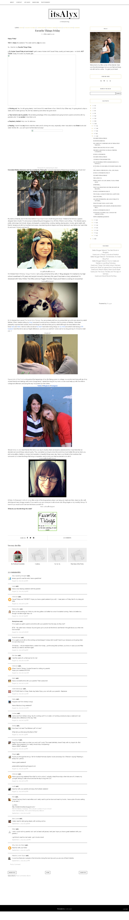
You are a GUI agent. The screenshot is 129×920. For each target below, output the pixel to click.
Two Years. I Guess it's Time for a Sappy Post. (106, 194)
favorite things (51, 27)
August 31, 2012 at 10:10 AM (20, 660)
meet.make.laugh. (17, 688)
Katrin (13, 678)
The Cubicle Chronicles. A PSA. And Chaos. (106, 170)
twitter (46, 271)
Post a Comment (15, 864)
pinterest (50, 281)
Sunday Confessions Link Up (101, 173)
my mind (62, 326)
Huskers (77, 27)
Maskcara (35, 2)
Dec (95, 125)
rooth (13, 786)
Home (47, 872)
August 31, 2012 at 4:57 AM (20, 581)
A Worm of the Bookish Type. (102, 159)
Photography (45, 2)
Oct (95, 131)
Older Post (83, 872)
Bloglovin (46, 385)
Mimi (13, 797)
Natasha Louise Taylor (18, 855)
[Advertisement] (23, 892)
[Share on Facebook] (27, 538)
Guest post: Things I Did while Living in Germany (105, 265)
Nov (95, 128)
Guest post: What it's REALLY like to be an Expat (105, 269)
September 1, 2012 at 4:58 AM (21, 823)
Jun (95, 222)
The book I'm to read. (47, 168)
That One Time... (97, 196)
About (12, 2)
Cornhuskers (41, 27)
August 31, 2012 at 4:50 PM (20, 768)
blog (30, 322)
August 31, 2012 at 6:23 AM (20, 603)
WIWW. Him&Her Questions (101, 216)
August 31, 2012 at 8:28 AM (20, 632)
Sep (95, 133)
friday (60, 27)
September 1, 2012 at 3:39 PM (21, 850)
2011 (93, 238)
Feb (95, 233)
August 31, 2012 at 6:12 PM (20, 781)
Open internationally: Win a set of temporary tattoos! (28, 810)
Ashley (14, 725)
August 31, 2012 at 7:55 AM (20, 616)
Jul (95, 220)
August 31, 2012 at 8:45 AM (20, 650)
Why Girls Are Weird (18, 845)
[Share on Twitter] (30, 538)
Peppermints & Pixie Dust (15, 379)
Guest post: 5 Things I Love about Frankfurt (106, 254)
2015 (93, 115)
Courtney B (15, 740)
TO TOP (126, 909)
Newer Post (12, 872)
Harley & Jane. (17, 450)
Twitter (39, 385)
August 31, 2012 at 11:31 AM (20, 694)
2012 (93, 123)
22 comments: (67, 538)
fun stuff (39, 326)
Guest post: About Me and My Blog (105, 276)
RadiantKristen (16, 637)
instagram (52, 506)
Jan (95, 235)
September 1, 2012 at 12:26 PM (21, 840)
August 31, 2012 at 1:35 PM (20, 734)
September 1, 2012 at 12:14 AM (21, 813)
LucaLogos (68, 909)
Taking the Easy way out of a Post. (103, 147)
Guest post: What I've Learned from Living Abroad (105, 267)
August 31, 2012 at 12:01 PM (20, 708)
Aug (95, 136)
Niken (13, 829)
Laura (13, 586)
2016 (93, 113)
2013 (93, 121)
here (13, 326)
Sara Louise (15, 818)
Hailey (14, 699)
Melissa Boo (16, 609)
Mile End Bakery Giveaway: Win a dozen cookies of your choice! (31, 809)
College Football (30, 27)
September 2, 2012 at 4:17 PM (21, 860)
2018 (93, 108)
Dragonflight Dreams (42, 219)
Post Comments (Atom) (23, 875)
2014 (93, 118)
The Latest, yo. (97, 178)
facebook (52, 271)
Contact (19, 2)
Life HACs (27, 2)
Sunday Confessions (99, 154)
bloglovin (47, 333)
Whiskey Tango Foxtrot (27, 274)
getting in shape (68, 27)
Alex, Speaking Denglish (19, 576)
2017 (93, 110)
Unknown (15, 596)
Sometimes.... (97, 184)
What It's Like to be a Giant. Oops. (103, 203)
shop (41, 271)
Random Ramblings (99, 141)
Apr (95, 227)
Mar (95, 230)
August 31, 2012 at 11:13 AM (20, 683)
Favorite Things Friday (100, 138)
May (95, 225)
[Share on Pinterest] (33, 538)
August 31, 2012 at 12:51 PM (20, 720)
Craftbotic (25, 500)
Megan (14, 754)
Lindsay (14, 713)
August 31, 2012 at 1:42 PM (20, 749)
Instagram (54, 385)
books (21, 27)
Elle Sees (15, 655)
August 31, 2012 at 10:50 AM (20, 673)
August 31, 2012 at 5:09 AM (20, 591)
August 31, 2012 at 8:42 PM (20, 791)
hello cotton (44, 506)
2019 (93, 105)
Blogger (109, 303)
